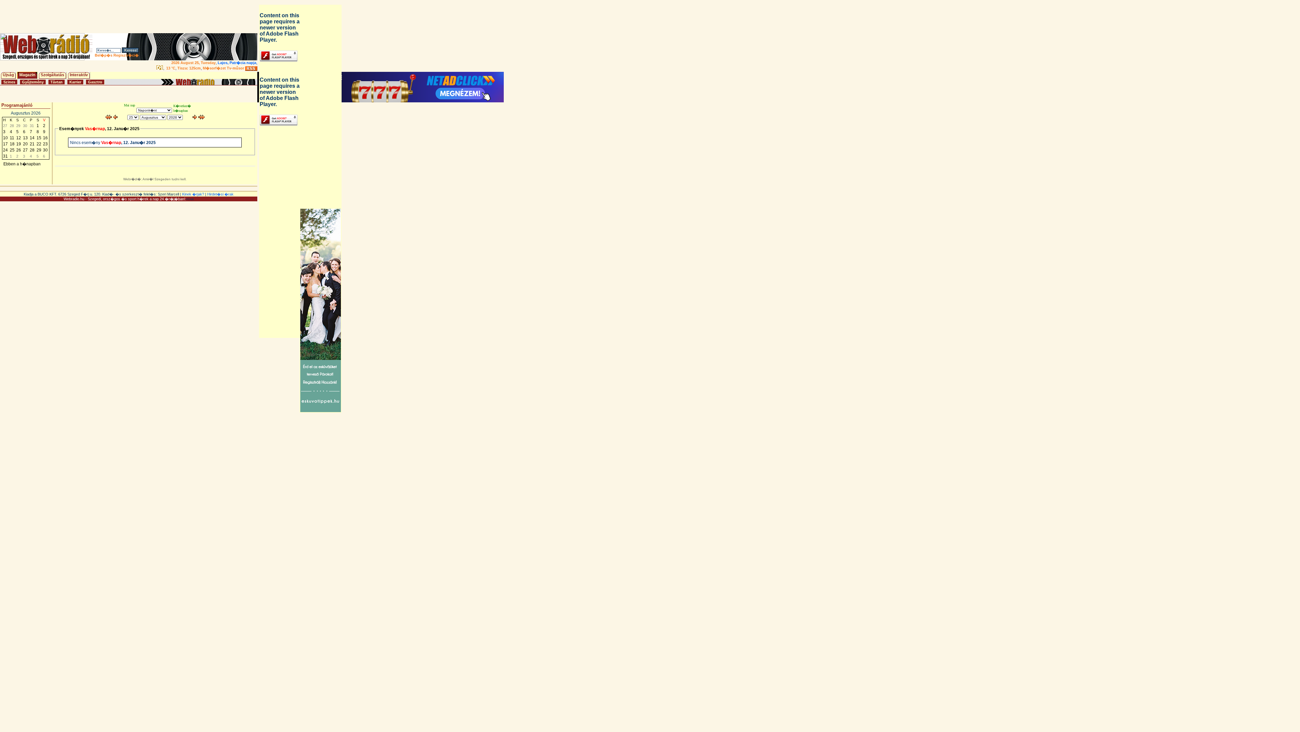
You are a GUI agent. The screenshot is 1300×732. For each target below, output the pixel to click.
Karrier (75, 82)
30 (45, 150)
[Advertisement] (130, 16)
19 (18, 144)
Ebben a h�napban (22, 164)
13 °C (170, 68)
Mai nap (129, 105)
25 (12, 150)
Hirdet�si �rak (220, 194)
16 (45, 138)
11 (12, 138)
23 (45, 144)
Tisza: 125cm (189, 68)
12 (18, 138)
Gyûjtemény (33, 82)
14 (32, 138)
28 (32, 150)
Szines (9, 82)
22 (39, 144)
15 (39, 138)
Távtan (56, 82)
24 (5, 150)
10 (5, 138)
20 (25, 144)
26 (18, 150)
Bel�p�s (103, 55)
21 (32, 144)
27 (25, 150)
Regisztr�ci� (126, 55)
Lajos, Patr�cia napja (237, 63)
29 (39, 150)
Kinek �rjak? (193, 194)
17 (5, 144)
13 (25, 138)
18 (12, 144)
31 (5, 156)
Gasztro (95, 82)
